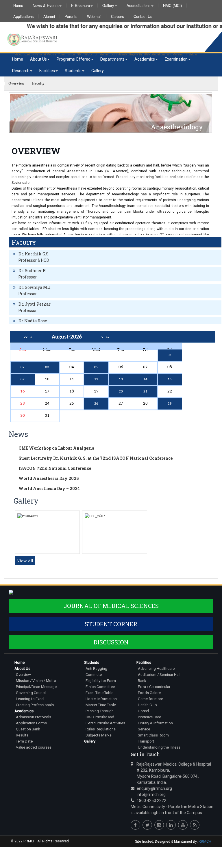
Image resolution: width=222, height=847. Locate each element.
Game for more (150, 699)
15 (170, 379)
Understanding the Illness (159, 747)
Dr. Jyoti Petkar (34, 304)
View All (25, 560)
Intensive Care (149, 717)
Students (73, 70)
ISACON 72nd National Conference (54, 468)
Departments (112, 59)
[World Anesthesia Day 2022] (27, 516)
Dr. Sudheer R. (32, 270)
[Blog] (194, 825)
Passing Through (100, 711)
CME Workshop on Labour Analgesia (56, 448)
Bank (142, 680)
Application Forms (31, 723)
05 (96, 367)
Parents (70, 16)
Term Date (24, 741)
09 (23, 379)
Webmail (94, 16)
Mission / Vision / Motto (36, 680)
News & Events (46, 5)
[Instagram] (159, 825)
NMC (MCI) (172, 5)
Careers (117, 16)
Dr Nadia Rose (32, 321)
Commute (94, 674)
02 (23, 367)
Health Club (147, 705)
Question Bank (28, 729)
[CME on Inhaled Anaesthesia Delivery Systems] (95, 516)
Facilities (47, 70)
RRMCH (205, 841)
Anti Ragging (96, 668)
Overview (23, 674)
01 (170, 355)
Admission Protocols (33, 717)
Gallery (108, 5)
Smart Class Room (153, 735)
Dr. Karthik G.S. (33, 254)
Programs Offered (73, 59)
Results (22, 735)
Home (18, 5)
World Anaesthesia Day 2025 (48, 478)
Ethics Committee (100, 687)
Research (20, 70)
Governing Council (31, 693)
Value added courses (33, 747)
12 (96, 379)
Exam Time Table (99, 693)
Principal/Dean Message (36, 687)
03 (47, 367)
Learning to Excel (30, 699)
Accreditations (139, 5)
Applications (23, 16)
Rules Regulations (101, 729)
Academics (144, 59)
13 (121, 379)
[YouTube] (183, 825)
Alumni (49, 16)
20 (121, 391)
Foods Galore (149, 693)
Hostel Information (101, 699)
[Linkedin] (171, 825)
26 (96, 403)
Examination (176, 59)
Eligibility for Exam (101, 680)
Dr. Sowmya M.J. (34, 287)
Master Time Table (101, 705)
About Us (38, 59)
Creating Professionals (35, 705)
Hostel (143, 711)
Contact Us (143, 16)
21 (145, 391)
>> (107, 337)
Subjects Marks (99, 735)
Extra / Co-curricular (154, 687)
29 (170, 403)
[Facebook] (135, 825)
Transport (146, 741)
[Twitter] (147, 825)
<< (25, 337)
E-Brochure (80, 5)
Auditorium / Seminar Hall (159, 674)
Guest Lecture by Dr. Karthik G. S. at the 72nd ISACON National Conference (95, 458)
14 (145, 379)
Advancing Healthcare (156, 668)
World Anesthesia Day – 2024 (49, 488)
